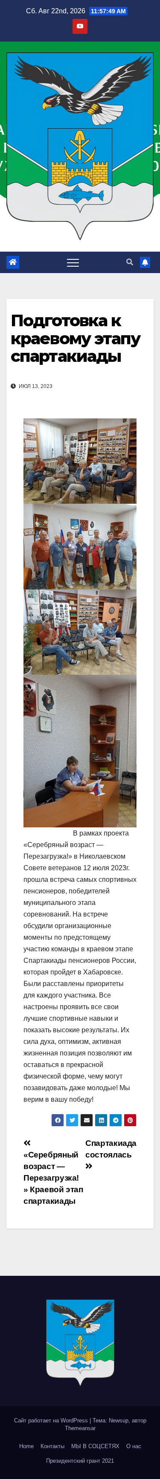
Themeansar (80, 1428)
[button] (129, 262)
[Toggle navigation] (72, 262)
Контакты (52, 1446)
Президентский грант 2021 (80, 1461)
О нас (133, 1446)
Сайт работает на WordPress (52, 1420)
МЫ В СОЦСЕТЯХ (95, 1446)
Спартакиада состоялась (111, 1149)
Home (26, 1446)
